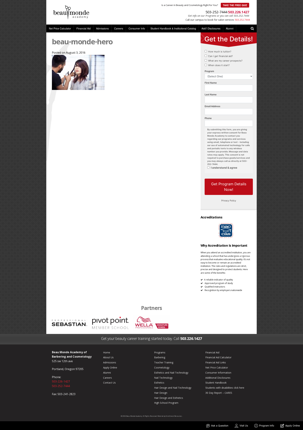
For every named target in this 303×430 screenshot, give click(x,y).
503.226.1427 (238, 12)
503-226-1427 (61, 381)
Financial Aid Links (215, 362)
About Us (108, 357)
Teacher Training (163, 362)
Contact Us (109, 382)
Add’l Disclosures (210, 28)
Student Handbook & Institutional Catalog (173, 28)
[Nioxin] (233, 322)
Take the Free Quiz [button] (235, 5)
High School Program (166, 402)
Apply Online (110, 367)
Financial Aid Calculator (218, 357)
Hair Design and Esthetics (168, 397)
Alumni (229, 28)
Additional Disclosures (217, 377)
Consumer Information (218, 372)
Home (106, 352)
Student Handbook (216, 382)
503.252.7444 (242, 19)
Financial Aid (83, 28)
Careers (118, 28)
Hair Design (160, 392)
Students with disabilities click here (224, 387)
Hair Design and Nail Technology (172, 387)
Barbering (159, 357)
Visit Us (244, 425)
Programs (159, 352)
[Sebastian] (69, 322)
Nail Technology (163, 377)
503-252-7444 (61, 386)
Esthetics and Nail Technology (171, 372)
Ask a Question (219, 425)
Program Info (266, 425)
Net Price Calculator (60, 28)
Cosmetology (161, 367)
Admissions (102, 28)
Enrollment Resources (174, 416)
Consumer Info (137, 28)
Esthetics (159, 382)
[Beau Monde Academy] (71, 12)
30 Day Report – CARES (218, 392)
